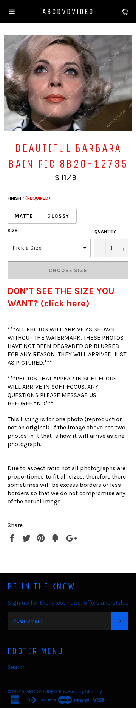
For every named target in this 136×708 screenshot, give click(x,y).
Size (12, 230)
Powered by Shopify (80, 691)
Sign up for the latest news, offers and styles (68, 602)
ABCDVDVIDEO (68, 11)
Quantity (105, 231)
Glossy (58, 216)
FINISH (29, 198)
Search (17, 667)
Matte (24, 216)
